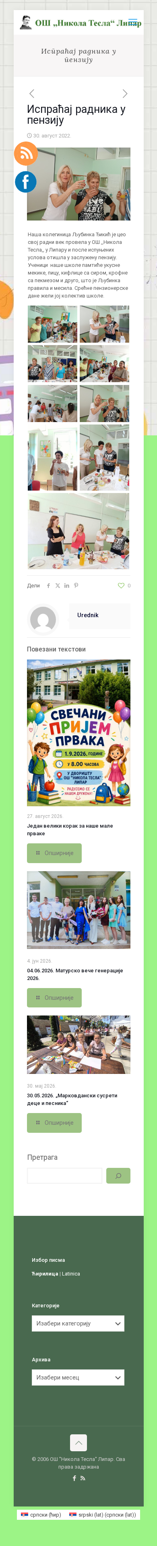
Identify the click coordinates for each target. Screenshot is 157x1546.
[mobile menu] (133, 22)
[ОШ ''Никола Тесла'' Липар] (82, 22)
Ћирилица (45, 1274)
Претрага (42, 1157)
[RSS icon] (83, 1478)
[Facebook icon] (74, 1478)
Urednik (88, 615)
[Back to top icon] (78, 1442)
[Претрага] (118, 1176)
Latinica (71, 1274)
